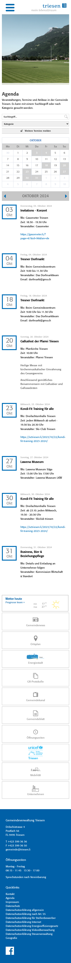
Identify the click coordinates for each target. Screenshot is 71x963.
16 (27, 165)
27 (64, 171)
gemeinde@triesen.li (18, 849)
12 (55, 159)
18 (46, 165)
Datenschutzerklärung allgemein (25, 910)
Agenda (10, 898)
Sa (55, 146)
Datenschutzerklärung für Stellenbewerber (31, 918)
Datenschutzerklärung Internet (23, 922)
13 (64, 159)
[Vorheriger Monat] (5, 196)
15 (17, 165)
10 (36, 159)
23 (27, 171)
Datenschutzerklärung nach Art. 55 (26, 914)
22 (18, 171)
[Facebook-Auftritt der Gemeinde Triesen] (10, 954)
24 (36, 171)
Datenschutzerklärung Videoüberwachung (30, 930)
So (64, 146)
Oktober (35, 140)
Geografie (11, 938)
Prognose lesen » (15, 602)
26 (55, 171)
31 (36, 178)
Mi (27, 146)
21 (7, 171)
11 (46, 159)
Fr (46, 146)
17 (36, 165)
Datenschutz (13, 906)
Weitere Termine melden (37, 131)
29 (18, 178)
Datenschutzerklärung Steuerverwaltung (29, 934)
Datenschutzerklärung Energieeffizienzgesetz (32, 926)
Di (18, 146)
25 (46, 171)
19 (55, 165)
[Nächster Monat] (66, 196)
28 (7, 178)
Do (36, 146)
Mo (8, 146)
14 (7, 165)
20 (64, 165)
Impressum (12, 902)
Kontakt (10, 894)
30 (7, 153)
